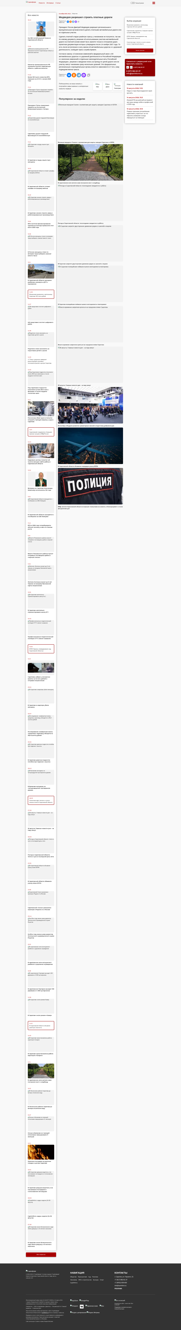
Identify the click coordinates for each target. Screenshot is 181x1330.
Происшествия (82, 1277)
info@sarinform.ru (134, 74)
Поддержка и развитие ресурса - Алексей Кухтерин (123, 1308)
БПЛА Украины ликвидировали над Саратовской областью (137, 37)
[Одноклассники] (70, 22)
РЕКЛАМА (118, 1288)
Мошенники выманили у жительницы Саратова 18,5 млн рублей (137, 26)
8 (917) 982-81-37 (139, 67)
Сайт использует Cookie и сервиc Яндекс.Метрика (39, 1321)
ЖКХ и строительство (85, 1280)
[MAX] (76, 22)
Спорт (102, 1280)
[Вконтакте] (82, 1306)
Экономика (73, 1280)
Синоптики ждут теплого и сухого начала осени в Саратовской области (138, 43)
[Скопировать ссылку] (78, 22)
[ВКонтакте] (68, 22)
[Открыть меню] (153, 3)
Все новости (33, 15)
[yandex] (78, 1312)
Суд (89, 1277)
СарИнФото (73, 1282)
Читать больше (140, 50)
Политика (95, 1277)
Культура (96, 1280)
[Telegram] (73, 22)
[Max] (127, 67)
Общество (74, 13)
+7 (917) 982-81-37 (121, 1280)
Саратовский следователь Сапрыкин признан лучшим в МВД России (140, 31)
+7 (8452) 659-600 (121, 1282)
